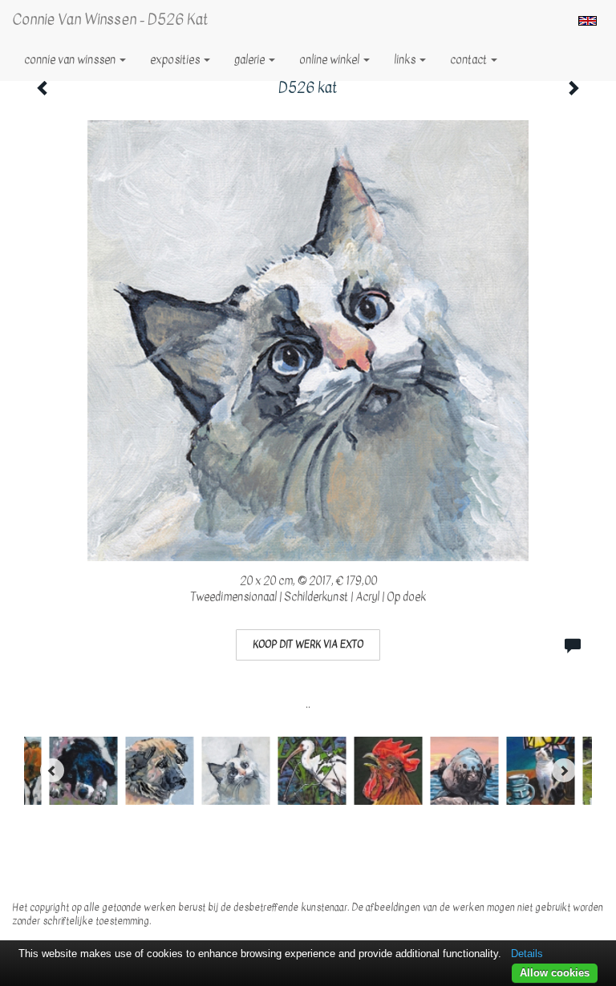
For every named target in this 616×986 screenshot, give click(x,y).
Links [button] (406, 59)
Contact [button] (469, 59)
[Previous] (52, 770)
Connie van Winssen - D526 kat (110, 19)
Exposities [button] (176, 59)
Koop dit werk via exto (308, 644)
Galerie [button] (250, 59)
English (587, 21)
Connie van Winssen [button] (71, 59)
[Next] (564, 770)
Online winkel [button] (330, 59)
